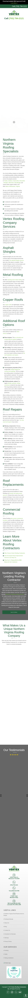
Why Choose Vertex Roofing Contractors (14, 553)
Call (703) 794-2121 (19, 6)
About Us (6, 922)
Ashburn (10, 180)
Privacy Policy (8, 941)
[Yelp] (16, 992)
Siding (7, 99)
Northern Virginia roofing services (15, 594)
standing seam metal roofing (14, 279)
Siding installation (8, 958)
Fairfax (6, 180)
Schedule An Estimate (10, 934)
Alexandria (22, 180)
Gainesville (16, 180)
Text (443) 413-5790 (14, 890)
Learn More (14, 3)
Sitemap (6, 937)
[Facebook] (8, 992)
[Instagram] (12, 992)
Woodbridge (17, 182)
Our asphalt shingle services (16, 260)
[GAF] (20, 992)
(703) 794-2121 (16, 18)
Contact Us (7, 930)
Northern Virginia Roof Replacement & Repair (14, 914)
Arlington (5, 182)
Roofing (8, 62)
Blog (5, 926)
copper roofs (8, 304)
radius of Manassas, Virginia (12, 186)
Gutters (8, 89)
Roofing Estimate (8, 919)
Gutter (5, 954)
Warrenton (11, 182)
